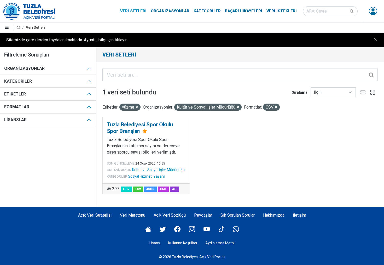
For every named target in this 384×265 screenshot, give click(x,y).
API (174, 189)
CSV (126, 189)
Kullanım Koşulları (182, 243)
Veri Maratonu (132, 215)
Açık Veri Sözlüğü (170, 215)
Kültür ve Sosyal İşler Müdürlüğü (158, 170)
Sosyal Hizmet (140, 176)
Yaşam (159, 176)
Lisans (154, 243)
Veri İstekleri (281, 11)
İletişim (299, 215)
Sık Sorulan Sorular (237, 215)
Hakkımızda (273, 215)
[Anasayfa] (18, 27)
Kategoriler (207, 11)
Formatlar (16, 106)
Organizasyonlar (170, 11)
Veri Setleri (133, 11)
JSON (150, 189)
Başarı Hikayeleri (243, 11)
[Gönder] (352, 11)
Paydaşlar (203, 215)
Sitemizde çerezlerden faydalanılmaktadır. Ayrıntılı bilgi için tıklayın (66, 39)
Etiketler (15, 94)
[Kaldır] (137, 107)
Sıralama (299, 92)
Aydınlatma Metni (220, 243)
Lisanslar (15, 119)
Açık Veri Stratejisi (95, 215)
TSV (138, 189)
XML (163, 189)
